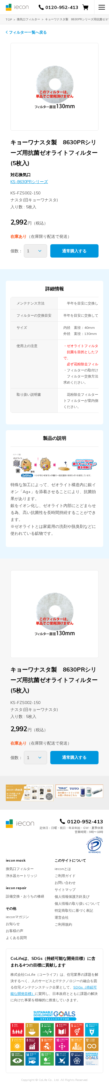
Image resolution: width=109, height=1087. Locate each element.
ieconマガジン (17, 917)
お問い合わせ (65, 882)
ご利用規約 (63, 924)
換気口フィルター (28, 19)
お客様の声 (14, 931)
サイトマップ (65, 889)
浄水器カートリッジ (21, 875)
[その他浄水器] (79, 791)
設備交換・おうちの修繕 (25, 896)
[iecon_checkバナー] (29, 793)
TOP (9, 19)
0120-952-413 (61, 7)
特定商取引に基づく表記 (74, 910)
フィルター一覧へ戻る (28, 32)
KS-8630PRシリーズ (29, 181)
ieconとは (63, 869)
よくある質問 (16, 937)
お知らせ (13, 924)
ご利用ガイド (65, 875)
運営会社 (62, 917)
